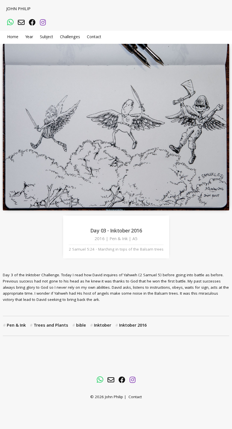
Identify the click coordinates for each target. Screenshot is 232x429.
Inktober (102, 325)
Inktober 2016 (133, 325)
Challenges (70, 37)
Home (12, 37)
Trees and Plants (51, 325)
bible (81, 325)
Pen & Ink (16, 325)
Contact (94, 37)
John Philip (18, 9)
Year (29, 37)
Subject (46, 37)
